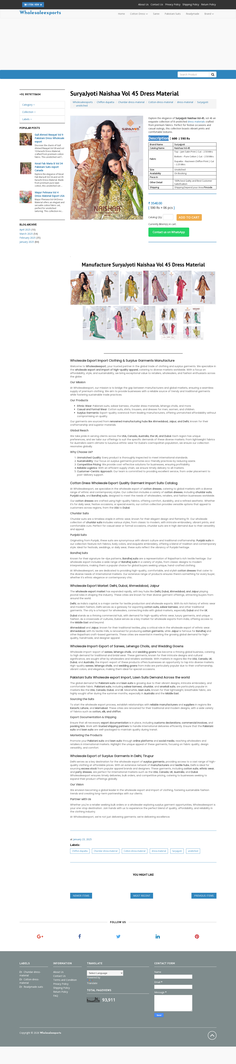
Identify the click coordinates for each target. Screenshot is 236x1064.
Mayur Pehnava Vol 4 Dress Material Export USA (49, 194)
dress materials (196, 121)
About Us (143, 4)
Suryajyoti (202, 102)
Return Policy (208, 4)
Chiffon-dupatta (105, 102)
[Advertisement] (118, 44)
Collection (28, 112)
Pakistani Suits (173, 13)
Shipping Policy (190, 4)
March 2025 (26, 233)
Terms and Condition (65, 979)
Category (27, 104)
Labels (26, 119)
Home (121, 13)
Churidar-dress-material (131, 102)
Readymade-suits (33, 986)
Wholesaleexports (40, 13)
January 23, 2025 (82, 839)
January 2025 (27, 241)
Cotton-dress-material (160, 102)
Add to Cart (189, 217)
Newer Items (81, 895)
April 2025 (25, 229)
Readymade (192, 13)
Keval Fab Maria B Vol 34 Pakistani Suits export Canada (49, 167)
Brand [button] (208, 13)
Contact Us (157, 4)
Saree (156, 13)
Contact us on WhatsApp (169, 232)
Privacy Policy (172, 4)
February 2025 (28, 237)
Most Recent (141, 895)
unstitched (82, 105)
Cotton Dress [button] (138, 13)
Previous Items (204, 895)
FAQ (55, 995)
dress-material (185, 102)
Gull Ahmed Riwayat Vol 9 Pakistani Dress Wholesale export (49, 138)
